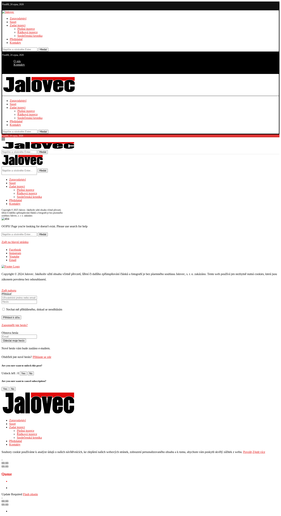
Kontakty (15, 42)
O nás (17, 61)
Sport (13, 22)
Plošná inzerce (26, 28)
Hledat (43, 49)
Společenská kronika (29, 35)
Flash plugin (30, 494)
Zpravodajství (18, 18)
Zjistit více (259, 452)
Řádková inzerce (27, 32)
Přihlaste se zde (42, 357)
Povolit (247, 452)
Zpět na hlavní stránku (15, 242)
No (30, 373)
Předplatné (16, 39)
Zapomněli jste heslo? (15, 325)
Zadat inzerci (17, 25)
